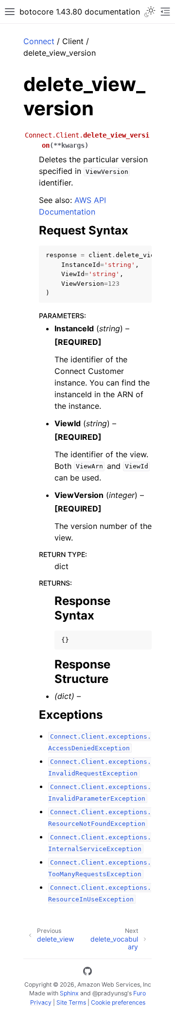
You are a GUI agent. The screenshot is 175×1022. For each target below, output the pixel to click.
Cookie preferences (118, 1002)
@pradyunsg (109, 993)
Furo (139, 993)
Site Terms (71, 1002)
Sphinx (69, 993)
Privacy (41, 1002)
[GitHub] (87, 972)
